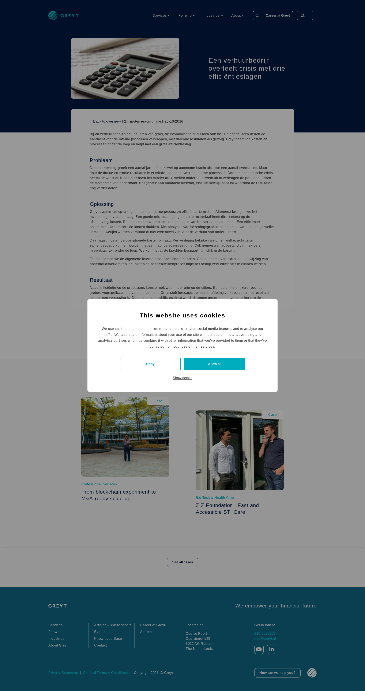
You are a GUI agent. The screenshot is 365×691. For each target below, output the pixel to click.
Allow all (214, 364)
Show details (182, 378)
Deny (150, 364)
